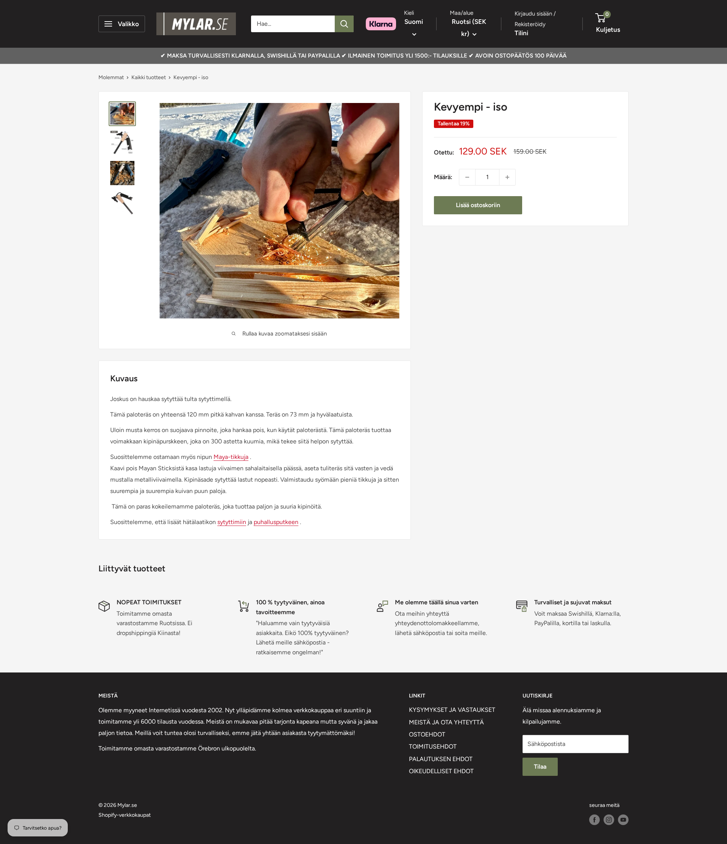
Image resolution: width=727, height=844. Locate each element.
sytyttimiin (231, 522)
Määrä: (443, 177)
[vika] (344, 24)
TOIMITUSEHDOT (433, 746)
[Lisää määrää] (507, 177)
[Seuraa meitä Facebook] (594, 819)
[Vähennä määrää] (467, 177)
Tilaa (540, 766)
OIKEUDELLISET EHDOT (441, 771)
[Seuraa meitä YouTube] (623, 819)
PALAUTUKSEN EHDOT (441, 759)
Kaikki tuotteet (148, 77)
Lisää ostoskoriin (478, 205)
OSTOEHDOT (427, 734)
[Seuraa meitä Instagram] (609, 819)
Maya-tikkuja (231, 456)
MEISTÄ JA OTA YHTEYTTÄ (446, 722)
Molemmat (111, 77)
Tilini (521, 33)
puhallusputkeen (276, 522)
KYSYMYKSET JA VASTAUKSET (452, 709)
